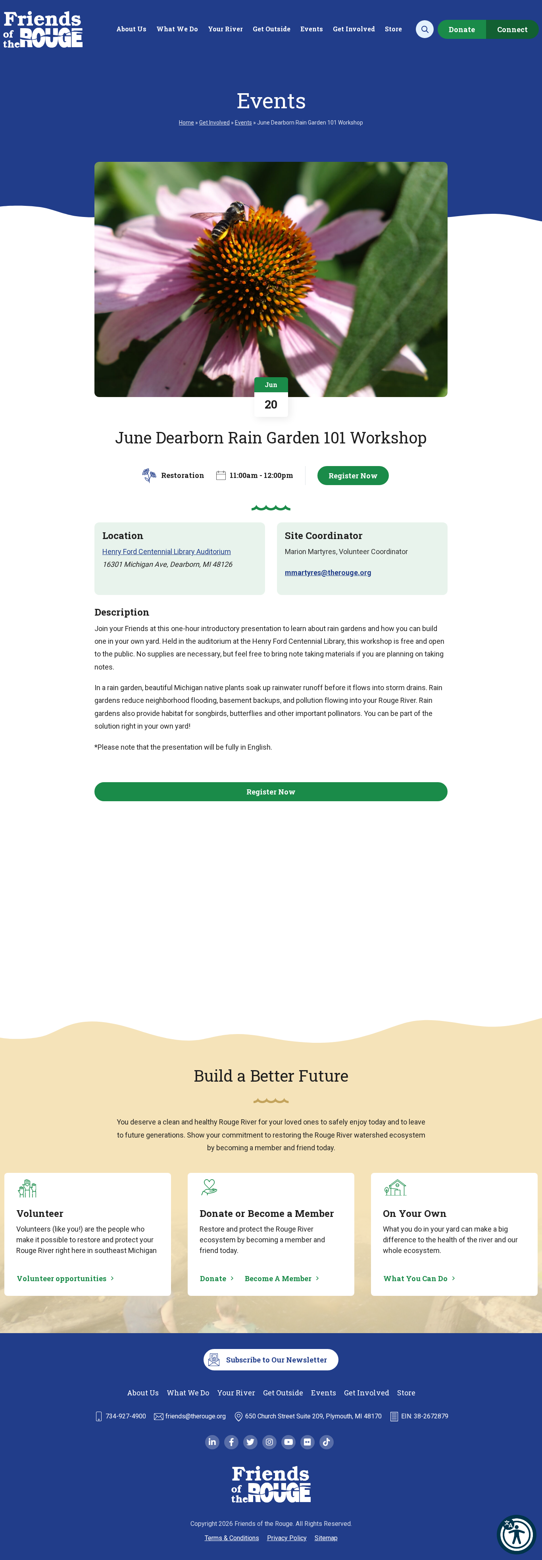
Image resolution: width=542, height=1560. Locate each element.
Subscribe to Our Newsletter (276, 1359)
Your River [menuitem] (225, 29)
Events (243, 122)
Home (186, 122)
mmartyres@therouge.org (328, 572)
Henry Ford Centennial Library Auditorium (166, 551)
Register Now (353, 475)
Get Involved (214, 122)
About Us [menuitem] (131, 29)
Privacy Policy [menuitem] (287, 1538)
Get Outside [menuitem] (271, 29)
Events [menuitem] (311, 29)
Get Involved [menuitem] (354, 29)
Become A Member (278, 1278)
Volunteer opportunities (61, 1278)
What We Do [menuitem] (177, 29)
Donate (462, 29)
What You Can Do (415, 1278)
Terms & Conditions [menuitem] (232, 1538)
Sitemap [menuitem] (326, 1538)
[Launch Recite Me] (516, 1534)
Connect (512, 29)
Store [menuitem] (393, 29)
